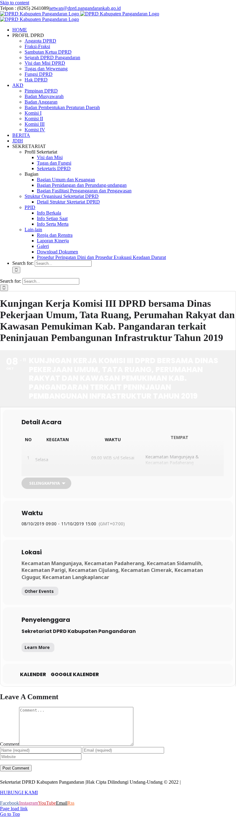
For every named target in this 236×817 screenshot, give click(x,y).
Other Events (39, 591)
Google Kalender (75, 674)
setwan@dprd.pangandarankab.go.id (85, 8)
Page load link (14, 808)
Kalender (33, 674)
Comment (9, 744)
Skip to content (14, 2)
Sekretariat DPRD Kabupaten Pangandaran (79, 631)
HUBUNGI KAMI (19, 792)
